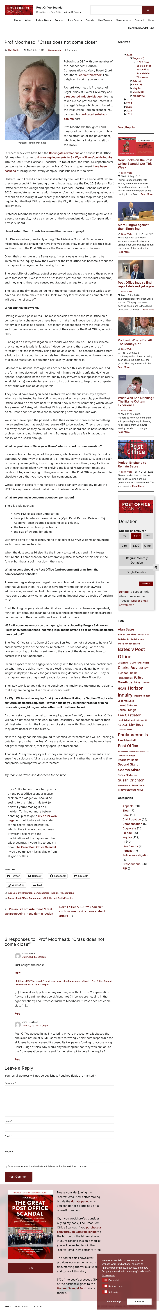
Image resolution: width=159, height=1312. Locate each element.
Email (8, 1136)
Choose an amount (132, 530)
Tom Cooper (138, 785)
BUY (31, 1268)
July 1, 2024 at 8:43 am (34, 957)
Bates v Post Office (18, 898)
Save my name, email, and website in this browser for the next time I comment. (48, 1166)
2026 (129, 54)
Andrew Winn (143, 635)
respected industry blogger (84, 96)
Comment (10, 1083)
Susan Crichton (131, 780)
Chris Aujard (143, 663)
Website (9, 1151)
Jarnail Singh (127, 710)
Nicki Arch (122, 725)
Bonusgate (35, 898)
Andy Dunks (123, 639)
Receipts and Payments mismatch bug (133, 751)
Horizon (135, 688)
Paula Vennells (133, 734)
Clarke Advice (130, 667)
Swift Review (124, 785)
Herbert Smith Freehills (61, 898)
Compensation (42, 893)
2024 (129, 103)
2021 (129, 114)
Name (8, 1121)
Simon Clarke (125, 775)
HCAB (45, 898)
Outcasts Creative (125, 730)
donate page (79, 1201)
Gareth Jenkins (129, 682)
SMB (136, 775)
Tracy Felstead (127, 789)
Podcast (128, 850)
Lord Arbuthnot (126, 720)
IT (124, 841)
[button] (105, 1279)
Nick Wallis (14, 50)
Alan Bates (126, 629)
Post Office (128, 745)
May (136, 88)
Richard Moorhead (126, 755)
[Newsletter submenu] (130, 20)
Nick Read (136, 724)
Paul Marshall (127, 740)
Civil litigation (25, 893)
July (136, 80)
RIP (125, 868)
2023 (129, 106)
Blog (126, 810)
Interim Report (142, 695)
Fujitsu (138, 677)
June (137, 84)
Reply (17, 972)
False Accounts (125, 678)
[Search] (148, 10)
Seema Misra (129, 770)
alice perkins (127, 634)
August (138, 58)
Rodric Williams (128, 759)
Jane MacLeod (126, 700)
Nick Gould (141, 720)
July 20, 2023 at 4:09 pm (35, 1025)
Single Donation (137, 572)
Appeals (12, 893)
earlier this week (90, 75)
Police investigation (136, 855)
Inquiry (54, 893)
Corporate (129, 828)
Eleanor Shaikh (128, 673)
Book (126, 815)
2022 (129, 110)
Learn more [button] (108, 1275)
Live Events (130, 846)
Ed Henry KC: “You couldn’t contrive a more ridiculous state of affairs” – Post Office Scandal (64, 981)
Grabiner (146, 682)
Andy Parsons (137, 639)
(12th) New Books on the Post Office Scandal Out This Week (143, 69)
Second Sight (128, 764)
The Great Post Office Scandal (35, 847)
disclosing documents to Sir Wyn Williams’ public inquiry (75, 157)
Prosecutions (67, 893)
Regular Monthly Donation (137, 560)
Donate (146, 583)
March (138, 92)
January (138, 95)
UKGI (140, 789)
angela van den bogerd (129, 643)
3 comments (54, 50)
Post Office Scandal (49, 7)
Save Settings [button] (114, 1301)
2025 (129, 99)
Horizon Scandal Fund (71, 1288)
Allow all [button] (139, 1301)
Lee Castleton (129, 715)
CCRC (133, 663)
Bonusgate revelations (64, 153)
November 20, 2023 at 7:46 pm (32, 984)
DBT (146, 668)
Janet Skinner (127, 705)
